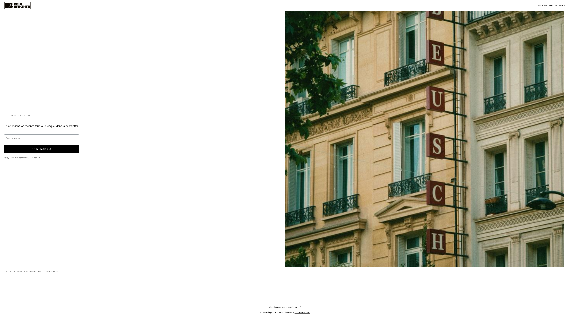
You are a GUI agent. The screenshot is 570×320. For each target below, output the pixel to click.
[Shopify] (299, 307)
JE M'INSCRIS (41, 149)
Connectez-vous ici (302, 312)
